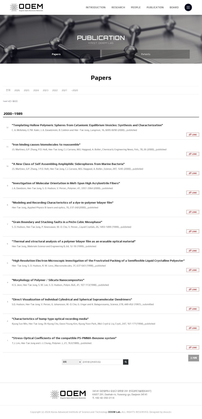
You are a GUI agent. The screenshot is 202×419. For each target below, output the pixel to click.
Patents (145, 54)
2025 (26, 90)
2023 (45, 90)
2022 (55, 90)
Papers (56, 54)
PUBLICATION (155, 7)
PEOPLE (136, 7)
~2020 (74, 90)
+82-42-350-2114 (103, 398)
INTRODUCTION (96, 7)
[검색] (125, 362)
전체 (8, 90)
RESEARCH (118, 7)
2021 (64, 90)
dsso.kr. (167, 412)
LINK (194, 134)
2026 (17, 90)
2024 (36, 90)
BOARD (174, 7)
